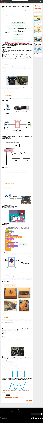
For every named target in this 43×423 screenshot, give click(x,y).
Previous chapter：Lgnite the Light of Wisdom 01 (8, 390)
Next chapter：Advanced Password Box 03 (23, 390)
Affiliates (19, 411)
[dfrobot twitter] (34, 418)
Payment (1, 416)
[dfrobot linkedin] (38, 418)
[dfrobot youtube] (40, 418)
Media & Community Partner (3, 418)
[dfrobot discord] (36, 418)
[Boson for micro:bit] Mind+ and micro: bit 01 (37, 43)
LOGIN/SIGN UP (39, 1)
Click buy (3, 392)
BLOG (15, 2)
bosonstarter (36, 44)
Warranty (1, 412)
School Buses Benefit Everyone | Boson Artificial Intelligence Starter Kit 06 (37, 22)
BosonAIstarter (15, 397)
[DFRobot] (4, 1)
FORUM (10, 2)
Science (11, 397)
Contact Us (10, 412)
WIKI (12, 2)
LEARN (18, 2)
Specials (19, 412)
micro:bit (7, 397)
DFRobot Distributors (11, 411)
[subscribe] (41, 414)
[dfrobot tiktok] (42, 418)
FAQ (0, 417)
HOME (2, 2)
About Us (1, 411)
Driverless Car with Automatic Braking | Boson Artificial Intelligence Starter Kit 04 (37, 32)
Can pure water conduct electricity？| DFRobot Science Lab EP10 (37, 53)
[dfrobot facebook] (31, 418)
